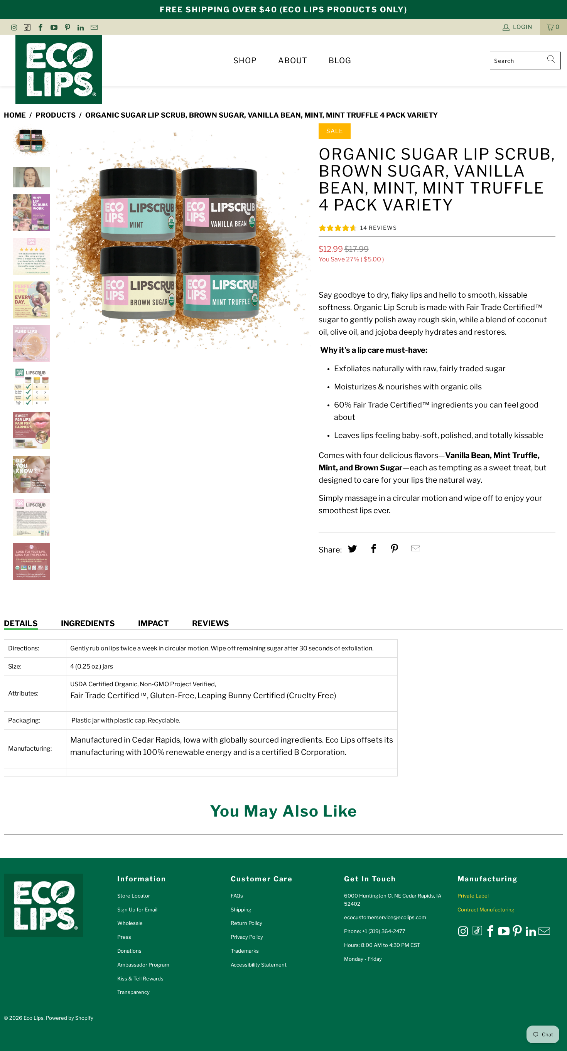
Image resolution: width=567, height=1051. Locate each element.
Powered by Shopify (69, 1018)
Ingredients (88, 623)
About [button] (292, 60)
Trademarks (245, 951)
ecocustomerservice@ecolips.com (385, 917)
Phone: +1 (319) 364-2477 (374, 931)
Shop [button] (245, 60)
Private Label (473, 896)
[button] (553, 27)
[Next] (303, 250)
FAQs (237, 896)
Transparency (133, 992)
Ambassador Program (143, 965)
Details (21, 623)
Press (124, 937)
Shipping (241, 909)
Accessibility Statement (259, 965)
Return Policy (246, 923)
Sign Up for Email (137, 909)
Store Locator (133, 896)
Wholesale (130, 923)
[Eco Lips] (58, 70)
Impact (153, 623)
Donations (129, 951)
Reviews (210, 623)
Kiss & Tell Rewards (140, 978)
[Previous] (63, 250)
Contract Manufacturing (486, 909)
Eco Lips (34, 1018)
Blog (340, 60)
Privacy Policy (247, 937)
